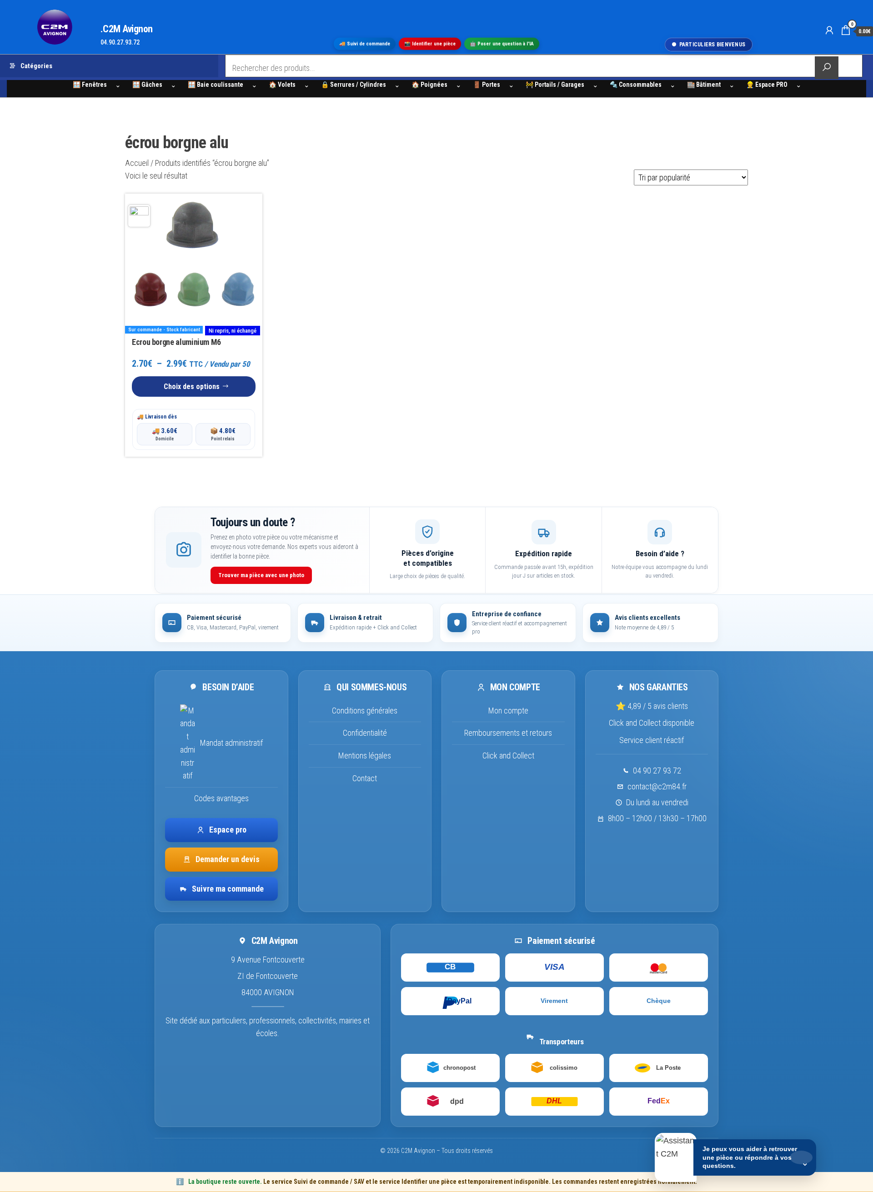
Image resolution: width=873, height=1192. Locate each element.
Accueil (137, 163)
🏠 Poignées (429, 84)
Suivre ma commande (228, 888)
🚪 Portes (486, 84)
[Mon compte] (829, 30)
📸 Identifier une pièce (430, 43)
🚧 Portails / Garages (555, 84)
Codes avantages (221, 798)
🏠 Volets (282, 84)
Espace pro (227, 829)
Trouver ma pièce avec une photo (261, 575)
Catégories (36, 66)
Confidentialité (365, 733)
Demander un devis (228, 859)
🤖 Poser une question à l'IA (502, 43)
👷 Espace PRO (767, 84)
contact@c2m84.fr (657, 786)
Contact (364, 778)
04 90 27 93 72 (657, 770)
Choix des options (192, 386)
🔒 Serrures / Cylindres (353, 84)
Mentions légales (364, 755)
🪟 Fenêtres (90, 84)
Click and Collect (508, 755)
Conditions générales (364, 710)
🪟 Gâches (147, 84)
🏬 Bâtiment (704, 84)
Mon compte (508, 710)
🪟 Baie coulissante (215, 84)
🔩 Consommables (636, 84)
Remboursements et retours (508, 733)
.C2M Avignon (126, 29)
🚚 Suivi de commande (364, 43)
